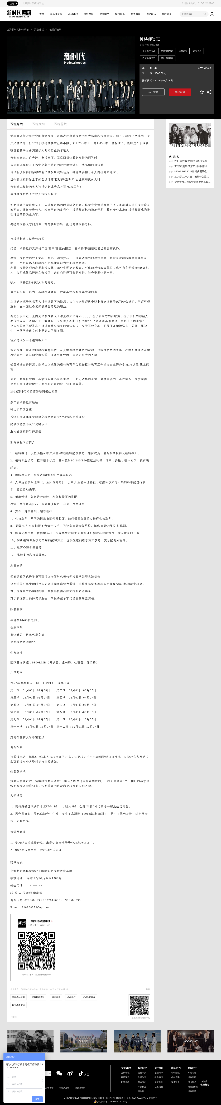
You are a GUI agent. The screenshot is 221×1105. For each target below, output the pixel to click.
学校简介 (166, 14)
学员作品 (142, 1086)
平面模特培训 (148, 51)
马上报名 (153, 92)
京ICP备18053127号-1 (137, 1098)
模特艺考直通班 (46, 1088)
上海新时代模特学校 (18, 29)
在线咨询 (180, 92)
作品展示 (151, 14)
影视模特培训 (167, 51)
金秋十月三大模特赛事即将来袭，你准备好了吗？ (192, 181)
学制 (147, 68)
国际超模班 (64, 1088)
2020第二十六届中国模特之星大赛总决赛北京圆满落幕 (192, 176)
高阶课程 (73, 14)
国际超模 (183, 51)
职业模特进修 (167, 58)
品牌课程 (125, 1072)
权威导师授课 (148, 58)
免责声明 (153, 1098)
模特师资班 (80, 1088)
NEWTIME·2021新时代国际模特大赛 (192, 171)
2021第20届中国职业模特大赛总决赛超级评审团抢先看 (192, 161)
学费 (147, 73)
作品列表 (142, 1077)
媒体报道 (175, 1082)
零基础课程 (56, 14)
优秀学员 (104, 14)
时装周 (141, 1091)
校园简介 (159, 1072)
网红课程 (88, 14)
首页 (41, 14)
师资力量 (135, 14)
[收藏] (201, 92)
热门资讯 (174, 156)
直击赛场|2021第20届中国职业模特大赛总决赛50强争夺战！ (192, 166)
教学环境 (159, 1077)
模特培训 (140, 267)
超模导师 (197, 51)
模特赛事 (175, 1077)
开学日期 (147, 80)
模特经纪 (175, 1072)
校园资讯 (120, 14)
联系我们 (159, 1086)
